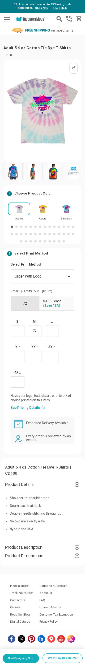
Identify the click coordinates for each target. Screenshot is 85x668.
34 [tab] (45, 241)
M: (35, 321)
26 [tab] (64, 234)
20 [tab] (35, 234)
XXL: (34, 347)
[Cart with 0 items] (78, 18)
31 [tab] (31, 241)
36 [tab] (54, 241)
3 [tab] (21, 227)
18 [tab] (26, 234)
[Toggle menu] (6, 19)
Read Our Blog (20, 614)
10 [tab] (54, 227)
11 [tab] (59, 227)
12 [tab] (64, 227)
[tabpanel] (19, 213)
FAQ (42, 600)
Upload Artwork (50, 607)
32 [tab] (35, 241)
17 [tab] (21, 234)
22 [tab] (45, 234)
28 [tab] (73, 234)
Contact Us (17, 600)
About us (45, 593)
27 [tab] (68, 234)
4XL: (17, 372)
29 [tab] (21, 241)
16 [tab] (16, 234)
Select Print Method (26, 264)
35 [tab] (49, 241)
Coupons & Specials (53, 586)
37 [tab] (59, 241)
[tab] (42, 484)
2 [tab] (16, 227)
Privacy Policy (48, 621)
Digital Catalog (20, 621)
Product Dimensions (24, 555)
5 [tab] (31, 227)
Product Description (23, 547)
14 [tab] (73, 227)
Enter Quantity (31, 291)
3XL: (51, 347)
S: (17, 321)
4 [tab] (26, 227)
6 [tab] (35, 227)
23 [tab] (49, 234)
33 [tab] (40, 241)
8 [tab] (45, 227)
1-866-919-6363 (69, 19)
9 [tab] (49, 227)
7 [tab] (40, 227)
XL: (17, 347)
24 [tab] (54, 234)
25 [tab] (59, 234)
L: (52, 321)
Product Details (19, 484)
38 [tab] (64, 241)
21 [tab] (40, 234)
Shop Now (41, 8)
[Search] (59, 18)
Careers (15, 607)
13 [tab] (68, 227)
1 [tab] (12, 227)
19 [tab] (31, 234)
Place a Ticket (19, 586)
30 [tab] (26, 241)
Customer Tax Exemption (56, 614)
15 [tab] (12, 234)
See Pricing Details (28, 408)
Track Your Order (21, 593)
